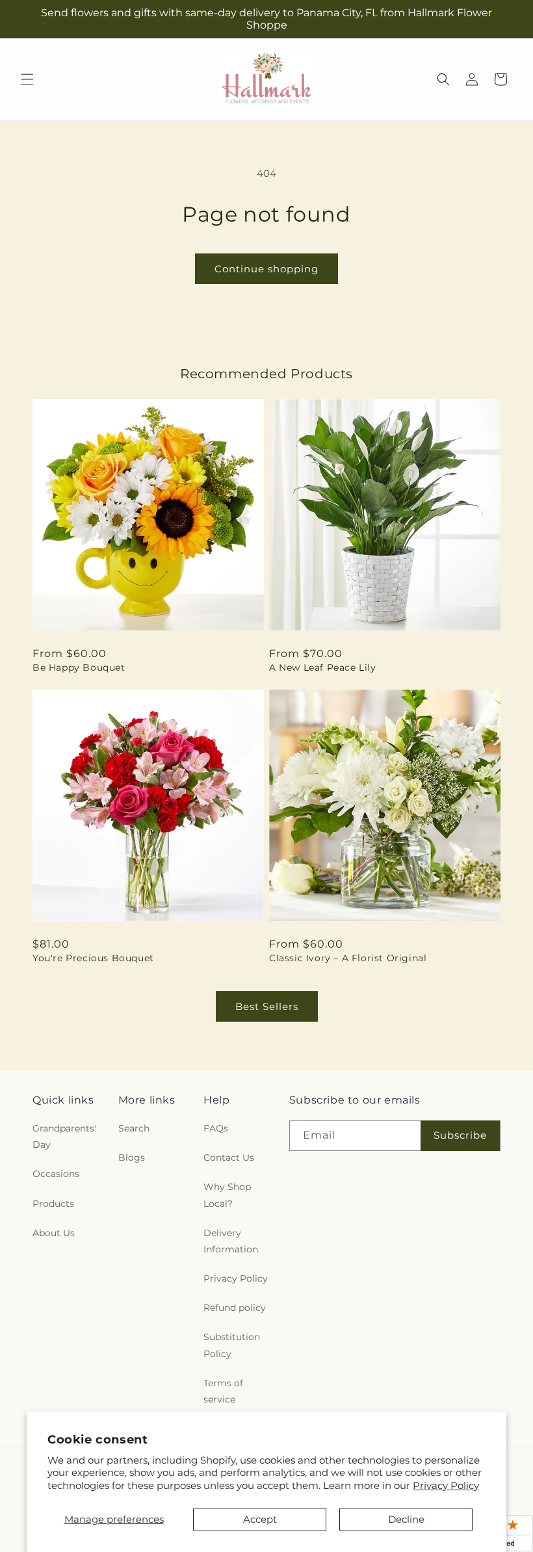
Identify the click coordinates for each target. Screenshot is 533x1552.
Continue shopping (266, 269)
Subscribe (460, 1135)
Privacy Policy (446, 1485)
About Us (53, 1233)
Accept (260, 1519)
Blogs (131, 1157)
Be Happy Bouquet (78, 667)
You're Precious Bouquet (93, 958)
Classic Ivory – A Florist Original (347, 958)
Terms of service (223, 1391)
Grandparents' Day (64, 1136)
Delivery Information (230, 1241)
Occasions (55, 1174)
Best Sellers (266, 1006)
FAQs (215, 1128)
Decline (406, 1519)
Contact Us (228, 1157)
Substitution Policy (231, 1345)
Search (134, 1128)
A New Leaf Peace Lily (322, 667)
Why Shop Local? (227, 1195)
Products (53, 1203)
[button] (27, 79)
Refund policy (234, 1307)
